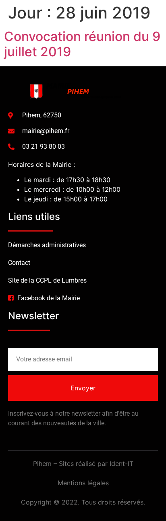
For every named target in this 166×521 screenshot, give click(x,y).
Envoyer (83, 388)
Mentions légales (83, 483)
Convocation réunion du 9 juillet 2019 (82, 44)
